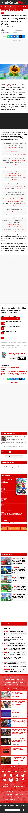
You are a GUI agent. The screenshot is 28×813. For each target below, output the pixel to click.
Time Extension (9, 794)
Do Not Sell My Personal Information (14, 788)
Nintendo (13, 10)
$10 (23, 528)
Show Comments (14, 457)
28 (10, 590)
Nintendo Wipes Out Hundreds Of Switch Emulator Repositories (14, 662)
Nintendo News (7, 797)
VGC (24, 797)
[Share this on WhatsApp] (8, 36)
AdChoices (22, 786)
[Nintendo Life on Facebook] (23, 780)
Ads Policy (15, 682)
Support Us (7, 679)
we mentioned (23, 86)
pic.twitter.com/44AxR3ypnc (11, 212)
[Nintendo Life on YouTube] (11, 776)
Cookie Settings (9, 685)
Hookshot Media (12, 784)
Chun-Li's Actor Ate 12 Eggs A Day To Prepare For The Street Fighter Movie (15, 644)
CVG (18, 799)
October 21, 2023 (18, 167)
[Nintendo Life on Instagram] (11, 780)
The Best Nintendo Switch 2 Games (15, 666)
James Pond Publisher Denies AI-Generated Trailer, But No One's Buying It (14, 649)
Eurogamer (19, 797)
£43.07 (13, 358)
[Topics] (2, 2)
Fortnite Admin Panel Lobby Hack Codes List (15, 627)
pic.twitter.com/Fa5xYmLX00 (10, 165)
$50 (4, 528)
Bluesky (16, 446)
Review (12, 375)
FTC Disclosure (4, 347)
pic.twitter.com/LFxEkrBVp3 (10, 152)
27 (10, 572)
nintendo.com (4, 518)
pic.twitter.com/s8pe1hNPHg (10, 186)
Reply (21, 446)
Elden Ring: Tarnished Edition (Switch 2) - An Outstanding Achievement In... (15, 633)
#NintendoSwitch (21, 199)
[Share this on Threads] (20, 36)
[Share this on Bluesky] (11, 36)
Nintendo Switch (5, 10)
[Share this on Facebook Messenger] (23, 36)
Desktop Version (19, 685)
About (9, 677)
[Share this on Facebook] (14, 36)
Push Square (12, 792)
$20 (17, 528)
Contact (13, 679)
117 (9, 581)
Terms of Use (7, 682)
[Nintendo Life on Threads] (17, 780)
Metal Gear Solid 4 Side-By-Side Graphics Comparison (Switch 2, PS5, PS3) (15, 653)
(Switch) (10, 367)
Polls (2, 12)
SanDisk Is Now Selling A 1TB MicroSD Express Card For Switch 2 (13, 658)
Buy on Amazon (13, 523)
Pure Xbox (20, 792)
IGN (13, 797)
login (21, 467)
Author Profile (8, 446)
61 (10, 563)
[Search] (25, 2)
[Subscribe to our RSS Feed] (5, 776)
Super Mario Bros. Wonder (7, 86)
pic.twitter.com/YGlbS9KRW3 (13, 175)
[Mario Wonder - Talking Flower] (14, 72)
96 (17, 383)
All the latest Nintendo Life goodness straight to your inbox (14, 806)
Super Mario (19, 10)
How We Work (20, 677)
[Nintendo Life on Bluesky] (5, 780)
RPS (22, 799)
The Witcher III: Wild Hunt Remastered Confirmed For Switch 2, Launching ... (13, 639)
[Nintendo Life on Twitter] (23, 776)
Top (5, 677)
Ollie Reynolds (5, 32)
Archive (22, 682)
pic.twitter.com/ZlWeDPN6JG (13, 227)
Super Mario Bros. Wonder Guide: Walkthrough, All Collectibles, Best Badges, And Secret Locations (11, 514)
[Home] (2, 7)
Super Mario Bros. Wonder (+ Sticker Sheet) (18, 354)
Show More (14, 766)
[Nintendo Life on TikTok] (17, 776)
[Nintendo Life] (14, 2)
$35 (11, 528)
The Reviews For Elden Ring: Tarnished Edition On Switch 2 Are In (14, 670)
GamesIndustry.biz (10, 799)
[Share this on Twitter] (17, 36)
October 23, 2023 (21, 154)
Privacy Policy (20, 679)
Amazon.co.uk (21, 358)
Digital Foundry (19, 794)
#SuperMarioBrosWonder (11, 147)
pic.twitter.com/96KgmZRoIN (12, 201)
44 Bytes (16, 786)
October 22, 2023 (19, 188)
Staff (14, 677)
